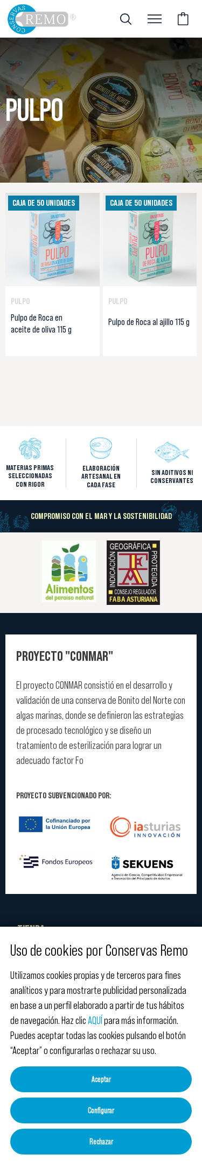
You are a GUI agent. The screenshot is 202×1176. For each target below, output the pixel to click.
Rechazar (101, 1141)
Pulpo (20, 301)
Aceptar (101, 1079)
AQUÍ (95, 1020)
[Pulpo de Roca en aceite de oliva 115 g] (52, 238)
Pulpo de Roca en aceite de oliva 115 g (41, 323)
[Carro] (183, 18)
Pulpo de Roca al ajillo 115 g (149, 321)
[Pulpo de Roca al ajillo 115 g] (150, 238)
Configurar (101, 1110)
